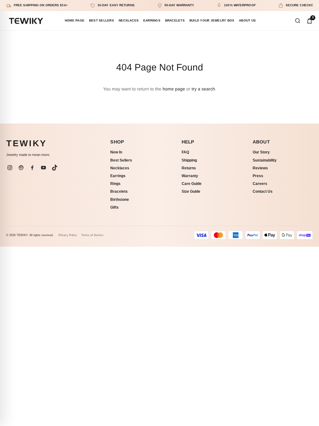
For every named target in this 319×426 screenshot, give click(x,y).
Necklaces (119, 168)
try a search (203, 88)
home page (174, 88)
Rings (115, 184)
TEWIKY (26, 143)
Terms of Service (92, 235)
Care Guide (192, 184)
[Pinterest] (20, 167)
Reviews (260, 168)
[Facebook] (32, 167)
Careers (260, 184)
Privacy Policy (68, 235)
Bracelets (119, 191)
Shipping (189, 160)
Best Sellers (121, 160)
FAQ (185, 152)
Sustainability (265, 160)
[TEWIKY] (25, 20)
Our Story (261, 152)
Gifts (114, 207)
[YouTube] (43, 167)
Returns (189, 168)
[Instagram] (9, 167)
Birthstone (119, 199)
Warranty (190, 176)
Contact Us (263, 191)
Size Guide (191, 191)
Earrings (118, 176)
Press (258, 176)
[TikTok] (54, 167)
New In (116, 152)
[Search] (297, 20)
